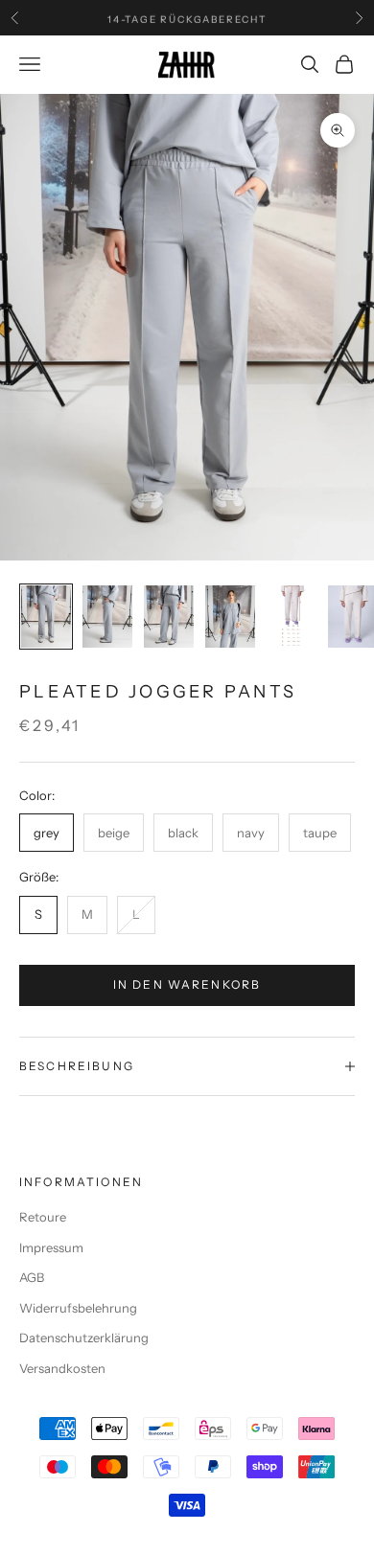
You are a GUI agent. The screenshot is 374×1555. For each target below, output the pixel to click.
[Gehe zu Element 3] (169, 616)
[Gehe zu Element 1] (46, 616)
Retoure (42, 1216)
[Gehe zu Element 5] (291, 616)
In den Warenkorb (187, 984)
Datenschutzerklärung (84, 1337)
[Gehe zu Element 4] (230, 616)
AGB (31, 1277)
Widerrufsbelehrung (78, 1307)
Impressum (51, 1247)
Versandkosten (62, 1368)
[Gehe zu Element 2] (107, 616)
